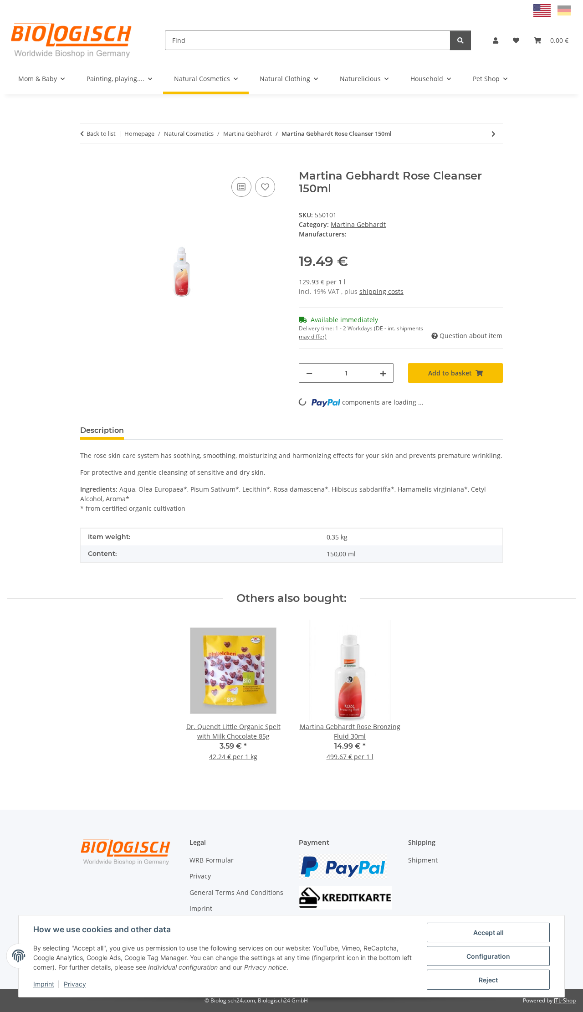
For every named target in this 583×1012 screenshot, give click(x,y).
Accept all (488, 932)
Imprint (43, 984)
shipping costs (381, 291)
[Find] (460, 40)
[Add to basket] (87, 164)
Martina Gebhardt (358, 224)
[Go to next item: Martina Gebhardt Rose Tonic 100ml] (493, 134)
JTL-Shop (565, 1000)
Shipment (423, 860)
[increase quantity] (383, 373)
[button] (496, 40)
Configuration (488, 956)
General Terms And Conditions (236, 892)
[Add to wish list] (265, 187)
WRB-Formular (211, 860)
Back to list (101, 133)
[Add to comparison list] (241, 187)
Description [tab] (102, 430)
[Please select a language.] (543, 9)
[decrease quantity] (309, 373)
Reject (488, 980)
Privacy (75, 984)
